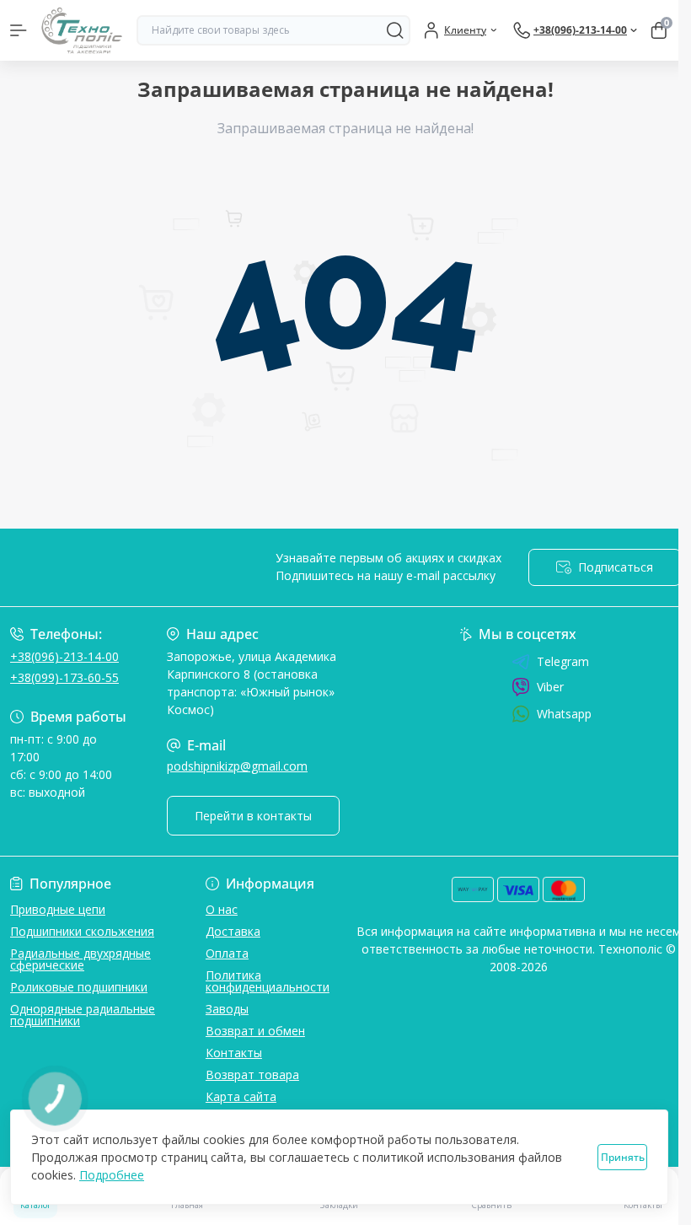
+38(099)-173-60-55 (64, 677)
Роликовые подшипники (78, 987)
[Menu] (18, 30)
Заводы (227, 1009)
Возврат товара (252, 1075)
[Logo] (81, 30)
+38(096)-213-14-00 (64, 656)
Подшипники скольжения (82, 931)
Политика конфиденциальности (267, 981)
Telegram (563, 661)
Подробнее (111, 1175)
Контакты (234, 1053)
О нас (222, 909)
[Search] (395, 30)
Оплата (227, 953)
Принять (623, 1157)
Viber (550, 687)
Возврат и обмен (255, 1031)
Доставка (233, 931)
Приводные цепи (57, 909)
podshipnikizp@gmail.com (237, 766)
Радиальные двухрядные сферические (80, 959)
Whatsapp (564, 714)
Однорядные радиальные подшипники (82, 1015)
